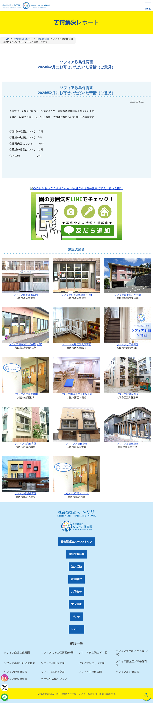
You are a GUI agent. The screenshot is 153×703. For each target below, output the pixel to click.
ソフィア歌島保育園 (127, 394)
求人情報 (76, 604)
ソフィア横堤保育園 (25, 493)
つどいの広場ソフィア (76, 493)
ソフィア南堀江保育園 (25, 294)
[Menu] (148, 4)
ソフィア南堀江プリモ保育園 (76, 394)
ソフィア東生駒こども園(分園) (25, 344)
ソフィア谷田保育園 (127, 344)
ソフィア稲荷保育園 (25, 443)
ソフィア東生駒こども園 (127, 294)
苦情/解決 (76, 579)
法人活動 (76, 566)
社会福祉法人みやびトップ (76, 541)
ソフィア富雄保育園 (127, 443)
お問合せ (76, 591)
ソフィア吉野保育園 (76, 443)
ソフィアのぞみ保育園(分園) (76, 294)
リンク (76, 616)
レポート (76, 629)
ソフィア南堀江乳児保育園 (76, 344)
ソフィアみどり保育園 (25, 394)
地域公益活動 (76, 554)
